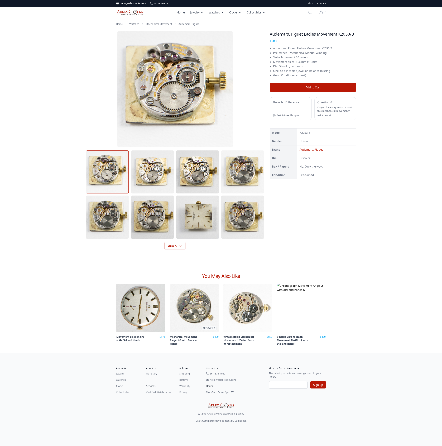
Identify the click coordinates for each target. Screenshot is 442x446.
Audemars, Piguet (189, 24)
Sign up (318, 385)
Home (181, 12)
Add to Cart (313, 87)
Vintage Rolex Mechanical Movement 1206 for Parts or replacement (238, 340)
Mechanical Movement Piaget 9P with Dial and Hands (184, 340)
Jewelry (195, 12)
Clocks (233, 12)
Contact (321, 3)
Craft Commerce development (213, 420)
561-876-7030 (161, 3)
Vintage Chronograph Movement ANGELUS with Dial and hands (292, 340)
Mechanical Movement (159, 24)
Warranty (184, 386)
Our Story (151, 373)
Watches (214, 12)
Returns (184, 379)
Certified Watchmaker (158, 392)
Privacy (183, 392)
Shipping (184, 373)
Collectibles (254, 12)
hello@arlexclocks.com (132, 3)
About (311, 3)
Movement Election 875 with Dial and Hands (130, 338)
